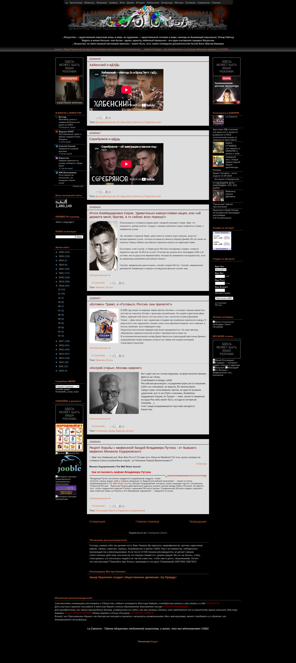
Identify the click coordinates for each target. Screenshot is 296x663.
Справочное (203, 2)
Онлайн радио (63, 389)
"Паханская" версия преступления (223, 205)
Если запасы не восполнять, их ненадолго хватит (67, 178)
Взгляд (62, 117)
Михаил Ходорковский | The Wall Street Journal (115, 466)
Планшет (216, 2)
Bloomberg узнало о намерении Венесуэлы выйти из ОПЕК (69, 122)
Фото (122, 2)
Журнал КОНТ (66, 131)
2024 (61, 260)
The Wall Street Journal (120, 483)
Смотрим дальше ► (100, 275)
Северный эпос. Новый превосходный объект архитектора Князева (226, 163)
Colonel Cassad (67, 146)
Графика (113, 2)
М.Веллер (201, 463)
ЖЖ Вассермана (67, 172)
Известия (64, 158)
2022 (61, 269)
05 (59, 319)
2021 (61, 273)
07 (59, 310)
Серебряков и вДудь (104, 139)
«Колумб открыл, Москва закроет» (115, 368)
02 (59, 331)
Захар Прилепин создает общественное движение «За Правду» (133, 577)
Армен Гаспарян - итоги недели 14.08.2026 (225, 174)
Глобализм (101, 430)
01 (59, 336)
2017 (61, 341)
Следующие (97, 521)
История (121, 122)
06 (59, 315)
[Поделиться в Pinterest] (109, 117)
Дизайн (130, 2)
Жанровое (102, 2)
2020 (61, 277)
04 (59, 323)
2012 (61, 362)
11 (59, 293)
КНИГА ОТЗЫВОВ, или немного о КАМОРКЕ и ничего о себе (233, 148)
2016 (61, 345)
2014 (61, 354)
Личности (138, 122)
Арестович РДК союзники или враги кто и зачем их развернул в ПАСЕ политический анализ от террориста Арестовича (225, 134)
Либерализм (153, 2)
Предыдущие (198, 521)
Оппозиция (101, 510)
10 (59, 298)
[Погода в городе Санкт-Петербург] (222, 249)
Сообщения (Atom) (157, 532)
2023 (61, 264)
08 (59, 306)
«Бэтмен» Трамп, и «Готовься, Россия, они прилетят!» (130, 304)
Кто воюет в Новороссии (226, 179)
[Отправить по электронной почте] (97, 117)
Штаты (109, 287)
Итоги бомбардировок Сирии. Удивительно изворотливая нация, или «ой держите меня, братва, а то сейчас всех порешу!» (145, 215)
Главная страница (147, 521)
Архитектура (76, 2)
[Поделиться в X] (103, 117)
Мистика (179, 2)
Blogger (154, 641)
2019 (61, 281)
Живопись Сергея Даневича (231, 194)
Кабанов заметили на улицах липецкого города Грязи (70, 163)
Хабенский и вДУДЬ (104, 65)
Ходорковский (137, 510)
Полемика (190, 2)
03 (59, 327)
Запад (111, 430)
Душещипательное (105, 122)
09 (59, 302)
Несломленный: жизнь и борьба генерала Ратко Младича (70, 137)
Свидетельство (152, 122)
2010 (61, 370)
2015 (61, 349)
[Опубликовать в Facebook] (106, 117)
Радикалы (123, 510)
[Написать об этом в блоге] (100, 117)
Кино (129, 122)
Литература (167, 2)
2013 (61, 358)
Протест (112, 510)
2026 (61, 252)
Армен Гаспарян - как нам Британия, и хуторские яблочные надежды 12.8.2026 (194, 49)
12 (59, 289)
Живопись (89, 2)
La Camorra (231, 116)
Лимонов (100, 287)
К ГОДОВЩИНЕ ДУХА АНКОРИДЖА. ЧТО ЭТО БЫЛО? (225, 185)
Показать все (78, 186)
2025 (61, 256)
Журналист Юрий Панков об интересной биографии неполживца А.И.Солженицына (104, 49)
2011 (61, 366)
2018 (61, 285)
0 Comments (98, 282)
